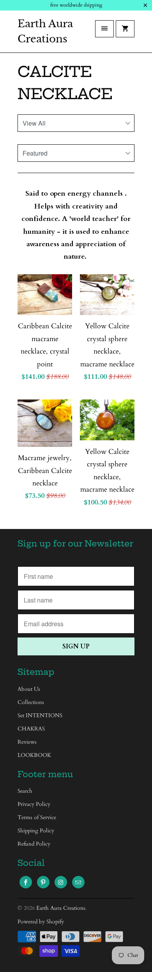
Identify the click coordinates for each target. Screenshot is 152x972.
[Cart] (125, 28)
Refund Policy (34, 844)
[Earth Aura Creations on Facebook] (25, 882)
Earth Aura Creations (45, 31)
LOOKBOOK (34, 755)
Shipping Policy (36, 830)
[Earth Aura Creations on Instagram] (61, 882)
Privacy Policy (34, 804)
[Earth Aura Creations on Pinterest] (43, 882)
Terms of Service (37, 817)
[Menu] (104, 28)
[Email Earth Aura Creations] (78, 882)
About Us (29, 689)
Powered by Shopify (41, 921)
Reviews (27, 742)
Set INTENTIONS (40, 715)
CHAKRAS (31, 728)
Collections (31, 702)
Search (25, 791)
